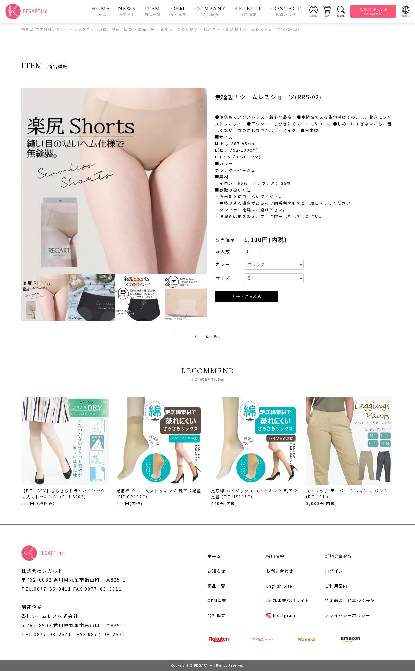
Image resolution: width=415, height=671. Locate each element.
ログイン (334, 571)
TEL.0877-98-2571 (46, 634)
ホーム (214, 556)
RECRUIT (248, 11)
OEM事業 (217, 600)
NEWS (127, 11)
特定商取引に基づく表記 (350, 600)
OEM (178, 11)
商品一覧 (217, 586)
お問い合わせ (279, 571)
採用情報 (275, 556)
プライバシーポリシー (347, 615)
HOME (100, 11)
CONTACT (285, 11)
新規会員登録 (338, 556)
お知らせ (217, 571)
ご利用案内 (336, 586)
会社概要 (217, 615)
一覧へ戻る (207, 336)
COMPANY (210, 11)
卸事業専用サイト (291, 600)
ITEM (152, 11)
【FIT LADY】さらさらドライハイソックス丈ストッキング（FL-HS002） (63, 493)
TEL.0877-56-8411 (46, 589)
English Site (279, 586)
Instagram (284, 615)
